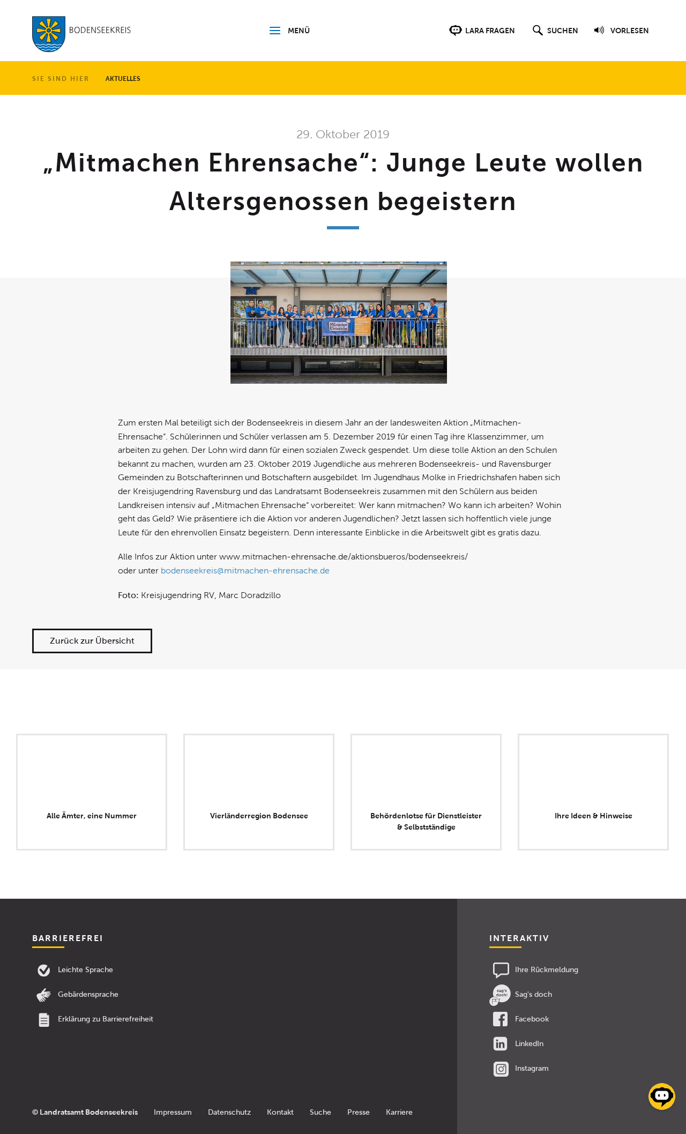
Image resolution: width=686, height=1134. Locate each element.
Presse (358, 1112)
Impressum (173, 1112)
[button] (554, 36)
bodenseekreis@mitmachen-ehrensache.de (245, 570)
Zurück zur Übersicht (92, 640)
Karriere (399, 1112)
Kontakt (280, 1112)
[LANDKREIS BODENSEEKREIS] (81, 36)
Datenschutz (229, 1112)
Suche (320, 1112)
